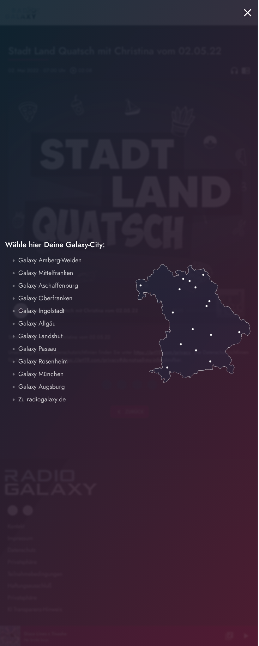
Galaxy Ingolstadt (41, 310)
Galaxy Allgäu (37, 323)
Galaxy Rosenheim (43, 361)
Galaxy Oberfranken (45, 298)
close (247, 12)
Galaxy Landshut (40, 336)
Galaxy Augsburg (41, 386)
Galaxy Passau (37, 348)
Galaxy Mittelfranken (45, 272)
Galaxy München (41, 374)
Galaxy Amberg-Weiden (50, 260)
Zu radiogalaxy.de (42, 399)
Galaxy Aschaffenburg (48, 285)
